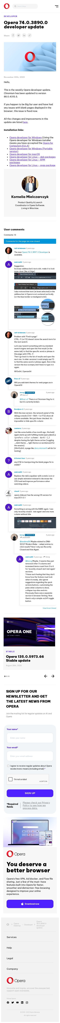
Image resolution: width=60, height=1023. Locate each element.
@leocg (28, 561)
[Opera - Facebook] (8, 1002)
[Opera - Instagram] (27, 1002)
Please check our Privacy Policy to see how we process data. (36, 805)
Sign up (30, 793)
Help (9, 947)
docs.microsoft (40, 448)
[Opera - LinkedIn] (22, 1002)
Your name (12, 729)
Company (12, 968)
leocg (47, 557)
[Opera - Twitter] (12, 1002)
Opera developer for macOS (24, 154)
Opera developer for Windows (25, 137)
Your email (12, 747)
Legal (10, 958)
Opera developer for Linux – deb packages (32, 157)
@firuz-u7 (24, 399)
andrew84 (26, 537)
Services (11, 937)
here (25, 122)
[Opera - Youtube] (17, 1002)
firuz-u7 (25, 395)
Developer (11, 16)
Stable (10, 652)
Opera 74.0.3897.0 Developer (35, 252)
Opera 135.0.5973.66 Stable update (25, 658)
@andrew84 (25, 541)
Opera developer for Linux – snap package (32, 165)
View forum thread (49, 608)
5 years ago (30, 248)
